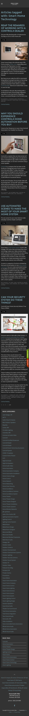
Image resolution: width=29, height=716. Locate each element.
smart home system (14, 247)
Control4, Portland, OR (8, 193)
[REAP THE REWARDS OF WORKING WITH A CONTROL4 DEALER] (14, 51)
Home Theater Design (9, 649)
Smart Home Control (8, 660)
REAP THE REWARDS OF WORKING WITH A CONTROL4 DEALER (13, 28)
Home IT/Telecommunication (12, 685)
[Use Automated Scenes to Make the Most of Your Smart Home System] (14, 235)
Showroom (21, 677)
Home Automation (8, 644)
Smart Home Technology (10, 662)
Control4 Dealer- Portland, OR (11, 100)
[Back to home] (14, 4)
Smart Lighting (7, 665)
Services (14, 677)
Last (10, 404)
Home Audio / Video (22, 682)
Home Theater (7, 647)
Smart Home (6, 654)
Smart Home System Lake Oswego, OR (14, 283)
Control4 (3, 166)
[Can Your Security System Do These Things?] (14, 323)
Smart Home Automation (10, 657)
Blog (20, 688)
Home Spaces (10, 680)
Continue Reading (5, 104)
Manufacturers (14, 688)
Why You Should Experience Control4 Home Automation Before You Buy (14, 119)
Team (26, 677)
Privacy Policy (17, 690)
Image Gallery (5, 688)
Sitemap (10, 690)
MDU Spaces (19, 680)
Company (8, 677)
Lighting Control (7, 652)
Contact (25, 688)
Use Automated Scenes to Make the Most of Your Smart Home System (14, 210)
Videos (22, 685)
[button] (2, 4)
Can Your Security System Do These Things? (13, 300)
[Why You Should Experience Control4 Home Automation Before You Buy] (14, 144)
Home (2, 677)
